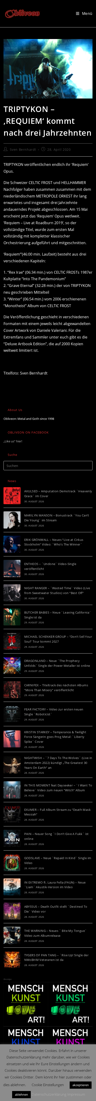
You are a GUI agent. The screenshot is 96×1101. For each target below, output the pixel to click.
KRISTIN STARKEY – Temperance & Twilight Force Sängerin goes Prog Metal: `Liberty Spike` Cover (55, 737)
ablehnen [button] (21, 1094)
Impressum (76, 1094)
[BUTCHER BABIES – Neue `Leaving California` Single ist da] (12, 616)
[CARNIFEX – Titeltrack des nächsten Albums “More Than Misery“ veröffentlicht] (12, 689)
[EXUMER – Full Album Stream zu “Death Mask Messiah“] (12, 814)
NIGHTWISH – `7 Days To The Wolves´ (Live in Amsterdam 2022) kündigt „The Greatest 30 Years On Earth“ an (58, 763)
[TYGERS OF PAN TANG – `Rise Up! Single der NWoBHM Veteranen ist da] (12, 959)
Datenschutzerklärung (49, 1094)
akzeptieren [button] (80, 1085)
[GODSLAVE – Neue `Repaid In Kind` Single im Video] (12, 862)
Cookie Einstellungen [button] (48, 1084)
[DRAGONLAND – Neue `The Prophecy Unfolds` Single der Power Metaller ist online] (12, 665)
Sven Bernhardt (23, 149)
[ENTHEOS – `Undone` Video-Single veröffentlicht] (12, 568)
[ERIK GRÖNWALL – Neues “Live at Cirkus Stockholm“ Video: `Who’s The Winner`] (12, 544)
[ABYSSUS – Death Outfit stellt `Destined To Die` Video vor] (12, 911)
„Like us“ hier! (12, 441)
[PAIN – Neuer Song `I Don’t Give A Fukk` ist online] (12, 838)
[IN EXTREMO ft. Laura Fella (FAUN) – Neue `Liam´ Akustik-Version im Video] (12, 886)
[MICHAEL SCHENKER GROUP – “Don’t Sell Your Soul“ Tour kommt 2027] (12, 641)
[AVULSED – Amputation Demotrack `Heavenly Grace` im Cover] (12, 495)
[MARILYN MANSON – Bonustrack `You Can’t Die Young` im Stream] (12, 519)
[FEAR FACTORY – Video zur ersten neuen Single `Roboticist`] (12, 713)
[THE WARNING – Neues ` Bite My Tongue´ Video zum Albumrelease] (12, 935)
